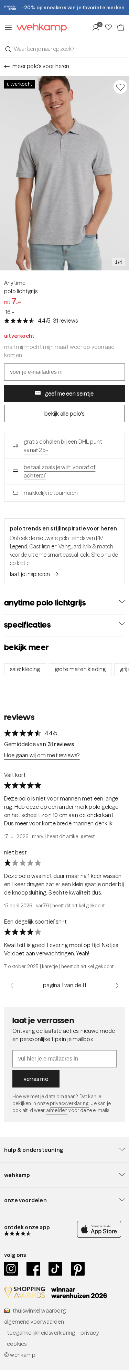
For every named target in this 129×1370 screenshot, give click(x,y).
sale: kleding (25, 669)
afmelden (56, 1110)
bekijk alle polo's (64, 413)
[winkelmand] (121, 27)
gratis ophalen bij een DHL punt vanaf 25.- (63, 445)
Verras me (36, 1078)
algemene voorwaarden (34, 1321)
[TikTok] (56, 1269)
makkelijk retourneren (51, 492)
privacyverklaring (69, 1103)
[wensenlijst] (110, 27)
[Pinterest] (78, 1269)
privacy (89, 1332)
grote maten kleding (80, 669)
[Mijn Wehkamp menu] (98, 27)
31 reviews (65, 320)
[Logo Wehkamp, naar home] (39, 28)
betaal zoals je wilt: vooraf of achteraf (59, 471)
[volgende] (117, 985)
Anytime (14, 282)
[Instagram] (11, 1269)
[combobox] (64, 48)
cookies (16, 1343)
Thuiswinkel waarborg (39, 1310)
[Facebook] (33, 1269)
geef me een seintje (69, 393)
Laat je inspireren (30, 574)
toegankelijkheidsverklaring (41, 1332)
